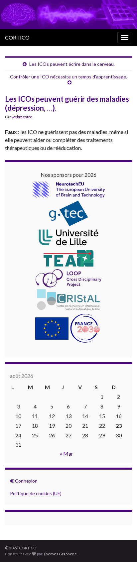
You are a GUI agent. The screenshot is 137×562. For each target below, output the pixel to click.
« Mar (66, 453)
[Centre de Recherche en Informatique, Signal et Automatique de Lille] (68, 299)
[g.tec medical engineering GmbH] (68, 212)
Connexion (26, 481)
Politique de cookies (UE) (36, 493)
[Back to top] (122, 547)
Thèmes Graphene (60, 553)
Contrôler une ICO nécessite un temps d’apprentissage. (68, 76)
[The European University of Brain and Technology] (68, 188)
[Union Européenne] (51, 327)
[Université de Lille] (68, 237)
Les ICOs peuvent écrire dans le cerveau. (72, 64)
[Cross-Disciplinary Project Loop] (68, 277)
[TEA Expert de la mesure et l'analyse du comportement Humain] (68, 257)
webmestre (22, 116)
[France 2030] (85, 327)
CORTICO (17, 37)
